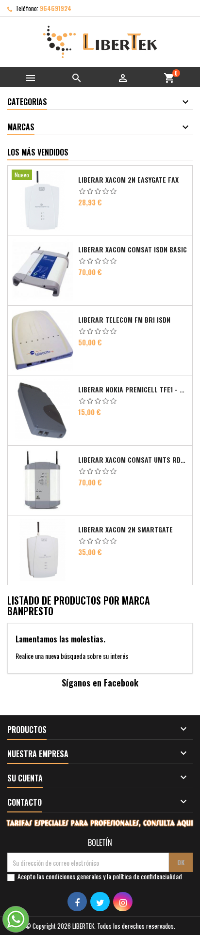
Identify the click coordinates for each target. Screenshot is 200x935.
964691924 (55, 8)
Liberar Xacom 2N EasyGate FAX (128, 179)
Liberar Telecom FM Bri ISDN (124, 319)
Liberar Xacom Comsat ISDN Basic (132, 249)
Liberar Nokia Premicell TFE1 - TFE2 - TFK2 (133, 389)
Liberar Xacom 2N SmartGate (125, 529)
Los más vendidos (37, 152)
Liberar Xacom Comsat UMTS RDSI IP (133, 459)
